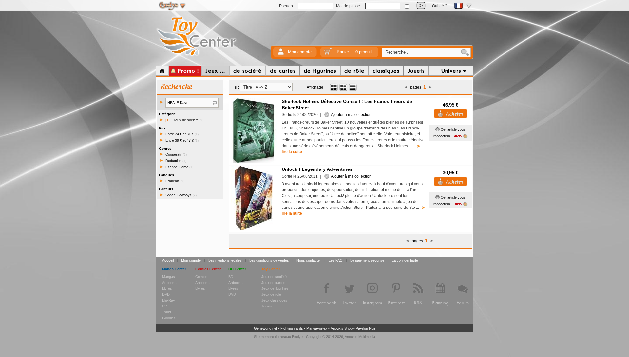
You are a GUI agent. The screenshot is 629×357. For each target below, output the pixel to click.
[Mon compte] (281, 53)
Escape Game (179, 167)
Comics (201, 277)
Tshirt (166, 312)
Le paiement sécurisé (367, 260)
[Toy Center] (196, 56)
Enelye (297, 337)
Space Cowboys (181, 195)
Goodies (169, 318)
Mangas (168, 277)
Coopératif (176, 154)
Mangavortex (316, 328)
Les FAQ (336, 260)
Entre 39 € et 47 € (182, 140)
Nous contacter (308, 260)
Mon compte (300, 52)
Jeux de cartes (273, 283)
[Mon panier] (328, 53)
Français (174, 181)
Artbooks (169, 283)
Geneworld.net (265, 328)
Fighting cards (291, 328)
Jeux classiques (274, 300)
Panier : (354, 52)
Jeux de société (184, 120)
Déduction (175, 161)
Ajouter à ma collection (350, 114)
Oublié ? (439, 6)
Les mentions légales (225, 260)
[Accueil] (162, 70)
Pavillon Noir (365, 328)
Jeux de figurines (275, 288)
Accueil (168, 260)
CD (164, 306)
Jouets (266, 306)
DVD (166, 294)
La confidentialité (405, 260)
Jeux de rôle (271, 294)
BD (230, 277)
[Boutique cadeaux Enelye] (437, 129)
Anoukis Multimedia (360, 337)
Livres (167, 288)
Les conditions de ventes (269, 260)
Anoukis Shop (342, 328)
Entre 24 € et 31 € (182, 134)
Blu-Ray (168, 300)
